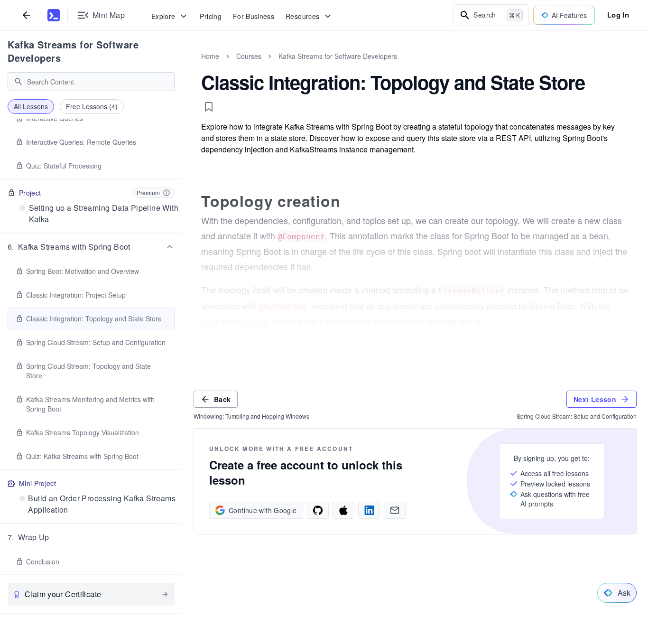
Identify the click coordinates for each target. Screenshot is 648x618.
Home (210, 56)
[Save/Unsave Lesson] (208, 106)
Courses (248, 56)
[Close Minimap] (182, 66)
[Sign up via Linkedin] (369, 510)
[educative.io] (53, 15)
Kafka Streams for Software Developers (73, 51)
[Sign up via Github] (318, 510)
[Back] (26, 15)
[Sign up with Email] (395, 510)
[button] (91, 247)
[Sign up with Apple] (343, 510)
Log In (618, 14)
